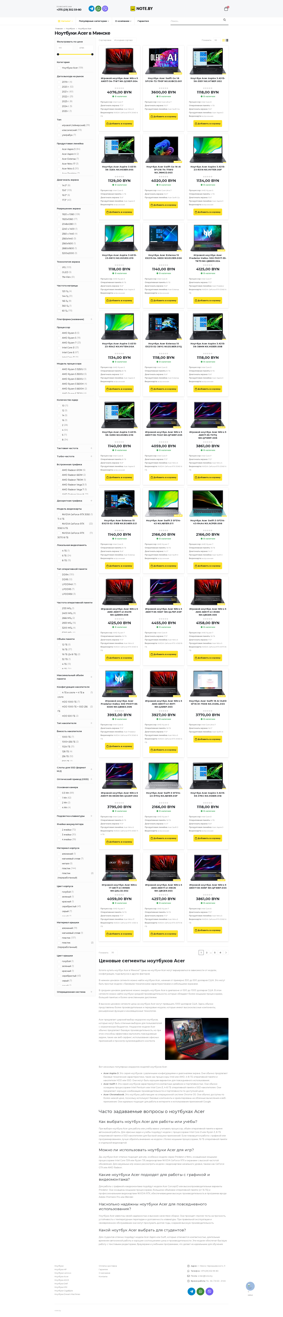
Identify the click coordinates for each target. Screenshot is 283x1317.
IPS (63, 267)
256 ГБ (65, 756)
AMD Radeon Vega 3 (72, 484)
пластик (65, 868)
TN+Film (66, 277)
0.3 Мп (65, 793)
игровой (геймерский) (73, 125)
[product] (119, 61)
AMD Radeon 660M (72, 475)
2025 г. (65, 111)
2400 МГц (66, 613)
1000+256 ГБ (68, 741)
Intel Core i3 (67, 347)
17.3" (63, 200)
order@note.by (205, 1276)
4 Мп (64, 807)
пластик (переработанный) (67, 875)
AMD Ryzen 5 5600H (72, 384)
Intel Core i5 (67, 352)
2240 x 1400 (68, 229)
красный (66, 901)
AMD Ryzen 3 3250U (72, 369)
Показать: (207, 40)
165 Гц (64, 301)
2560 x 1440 (67, 233)
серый (65, 911)
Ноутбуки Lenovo (63, 1273)
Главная (59, 28)
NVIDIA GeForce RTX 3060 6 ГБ (70, 526)
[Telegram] (91, 8)
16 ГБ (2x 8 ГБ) (69, 654)
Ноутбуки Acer (69, 67)
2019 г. (65, 82)
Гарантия (143, 21)
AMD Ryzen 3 (68, 333)
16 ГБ (64, 649)
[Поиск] (224, 19)
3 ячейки (66, 834)
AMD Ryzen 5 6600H (72, 388)
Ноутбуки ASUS (62, 1280)
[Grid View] (223, 40)
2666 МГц (66, 618)
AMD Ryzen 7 (68, 342)
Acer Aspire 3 (68, 149)
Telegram (191, 1291)
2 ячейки (66, 829)
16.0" (64, 195)
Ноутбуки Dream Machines (67, 1294)
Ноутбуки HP (61, 1269)
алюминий (67, 853)
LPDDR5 (66, 589)
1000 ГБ (66, 737)
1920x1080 (67, 219)
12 (62, 410)
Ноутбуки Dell (61, 1284)
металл (65, 863)
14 (62, 415)
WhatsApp (98, 8)
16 (62, 420)
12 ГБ (64, 644)
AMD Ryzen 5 (68, 338)
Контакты (103, 1276)
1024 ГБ (65, 746)
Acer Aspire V (68, 154)
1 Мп (64, 797)
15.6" (63, 190)
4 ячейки (66, 839)
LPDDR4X (67, 584)
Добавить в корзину (120, 123)
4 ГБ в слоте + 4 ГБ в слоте (70, 694)
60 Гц (64, 310)
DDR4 (65, 574)
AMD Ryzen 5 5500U (72, 379)
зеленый (66, 896)
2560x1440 (67, 238)
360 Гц (65, 306)
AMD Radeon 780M (72, 480)
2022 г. (65, 96)
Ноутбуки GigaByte (64, 1291)
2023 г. (65, 101)
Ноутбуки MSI (61, 1287)
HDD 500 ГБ (68, 716)
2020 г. (65, 87)
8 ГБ (64, 560)
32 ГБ (64, 659)
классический (69, 130)
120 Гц (64, 291)
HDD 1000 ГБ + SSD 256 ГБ (72, 708)
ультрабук (67, 135)
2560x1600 (67, 243)
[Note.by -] (141, 8)
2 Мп (64, 802)
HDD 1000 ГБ (69, 702)
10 (62, 405)
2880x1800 (67, 248)
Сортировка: (105, 40)
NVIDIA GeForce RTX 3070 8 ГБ (70, 535)
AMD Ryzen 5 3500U (72, 374)
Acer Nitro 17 (68, 163)
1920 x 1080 (67, 214)
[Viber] (105, 8)
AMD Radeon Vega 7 (72, 489)
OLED (64, 272)
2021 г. (65, 91)
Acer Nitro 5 (67, 168)
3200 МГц (66, 628)
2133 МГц (66, 608)
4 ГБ (64, 550)
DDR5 (64, 579)
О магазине (104, 1273)
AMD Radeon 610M (71, 470)
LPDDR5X (67, 594)
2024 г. (65, 106)
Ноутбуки (70, 28)
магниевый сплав (70, 858)
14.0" (64, 185)
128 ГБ (65, 751)
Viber (209, 1291)
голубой (66, 892)
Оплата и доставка (108, 1266)
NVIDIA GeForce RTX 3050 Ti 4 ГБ (73, 516)
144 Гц (64, 296)
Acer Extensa (68, 159)
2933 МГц (66, 623)
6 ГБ (64, 555)
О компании (122, 21)
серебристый (68, 906)
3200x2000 (67, 253)
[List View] (227, 40)
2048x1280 (67, 224)
